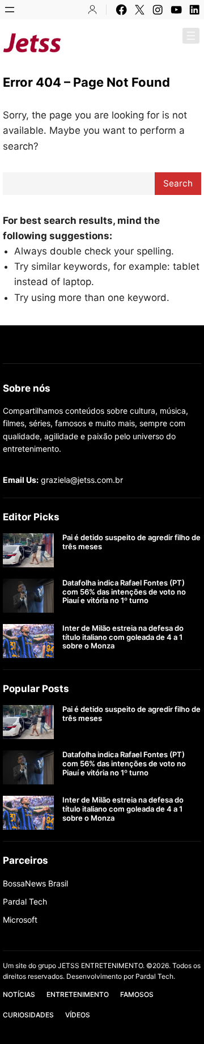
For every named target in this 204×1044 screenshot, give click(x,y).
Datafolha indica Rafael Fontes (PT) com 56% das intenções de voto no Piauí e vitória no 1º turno (124, 592)
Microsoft (20, 919)
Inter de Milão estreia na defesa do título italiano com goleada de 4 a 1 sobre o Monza (123, 637)
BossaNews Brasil (35, 883)
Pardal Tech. (155, 976)
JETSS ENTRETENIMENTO (134, 42)
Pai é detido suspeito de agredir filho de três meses (131, 542)
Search (178, 183)
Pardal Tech (25, 901)
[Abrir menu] (9, 9)
